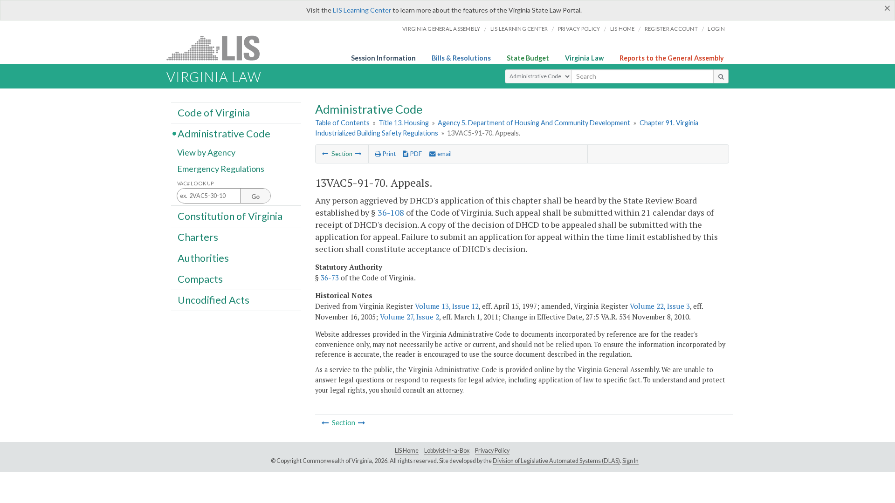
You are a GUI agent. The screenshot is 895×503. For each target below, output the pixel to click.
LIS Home (407, 450)
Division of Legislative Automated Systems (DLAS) (556, 460)
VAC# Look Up (195, 183)
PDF (415, 153)
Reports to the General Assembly (672, 58)
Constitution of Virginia (230, 216)
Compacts (200, 279)
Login (716, 29)
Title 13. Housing (404, 123)
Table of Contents (342, 123)
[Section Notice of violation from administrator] (325, 153)
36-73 (330, 277)
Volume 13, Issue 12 (447, 306)
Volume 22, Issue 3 (660, 306)
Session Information (383, 58)
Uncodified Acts (213, 300)
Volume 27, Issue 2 (409, 316)
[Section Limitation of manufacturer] (358, 153)
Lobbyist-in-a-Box (446, 450)
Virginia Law (584, 58)
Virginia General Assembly (441, 29)
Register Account (671, 29)
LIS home (622, 29)
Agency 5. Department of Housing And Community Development (534, 123)
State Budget (528, 58)
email (444, 153)
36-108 (391, 212)
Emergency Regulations (220, 168)
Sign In (630, 460)
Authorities (203, 258)
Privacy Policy (579, 29)
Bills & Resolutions (461, 58)
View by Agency (206, 152)
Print (388, 153)
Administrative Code (224, 133)
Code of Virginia (214, 112)
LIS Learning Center (362, 10)
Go (255, 196)
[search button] (721, 76)
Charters (198, 237)
